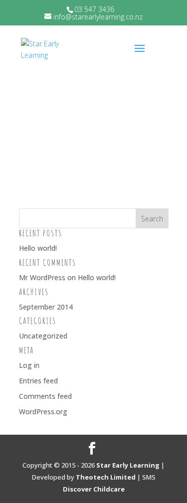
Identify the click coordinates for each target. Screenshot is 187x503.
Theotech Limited (106, 477)
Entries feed (38, 380)
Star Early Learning (128, 465)
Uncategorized (43, 335)
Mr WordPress (42, 277)
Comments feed (45, 396)
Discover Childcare (94, 489)
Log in (29, 365)
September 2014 (46, 307)
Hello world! (38, 248)
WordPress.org (43, 411)
